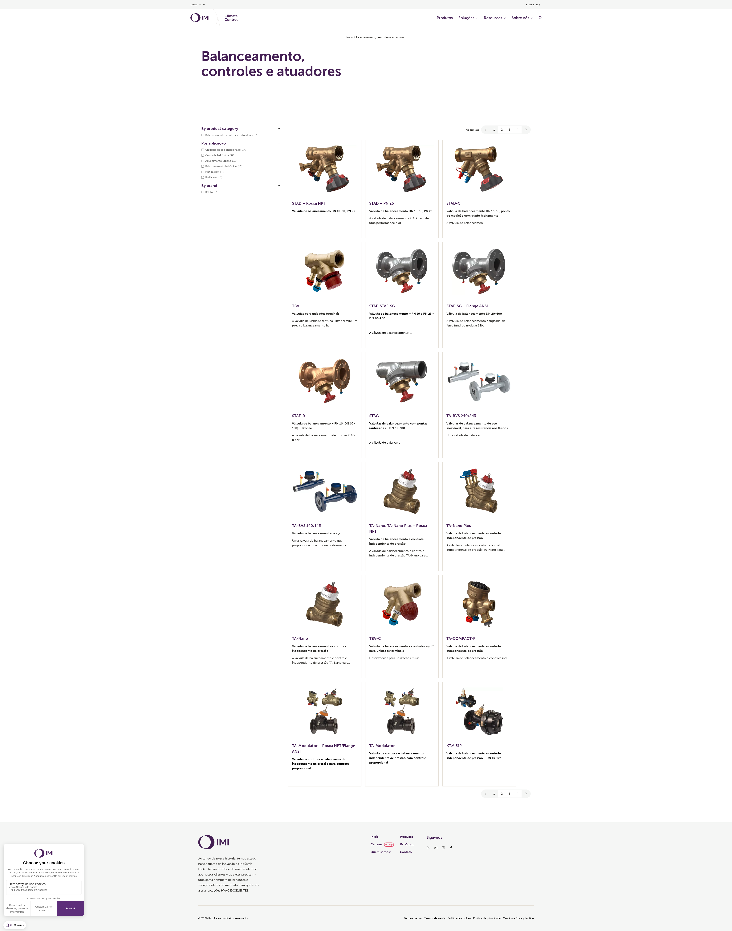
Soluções (466, 17)
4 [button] (517, 129)
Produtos (445, 17)
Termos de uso (413, 918)
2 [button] (502, 129)
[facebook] (451, 847)
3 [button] (509, 129)
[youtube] (435, 847)
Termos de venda (434, 918)
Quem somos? (381, 852)
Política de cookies (459, 918)
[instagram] (443, 847)
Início (349, 37)
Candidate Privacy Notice (518, 918)
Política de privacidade (487, 918)
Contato (406, 852)
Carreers (377, 844)
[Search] (540, 17)
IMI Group (407, 844)
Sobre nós (520, 17)
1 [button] (494, 129)
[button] (485, 129)
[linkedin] (428, 847)
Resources (493, 17)
